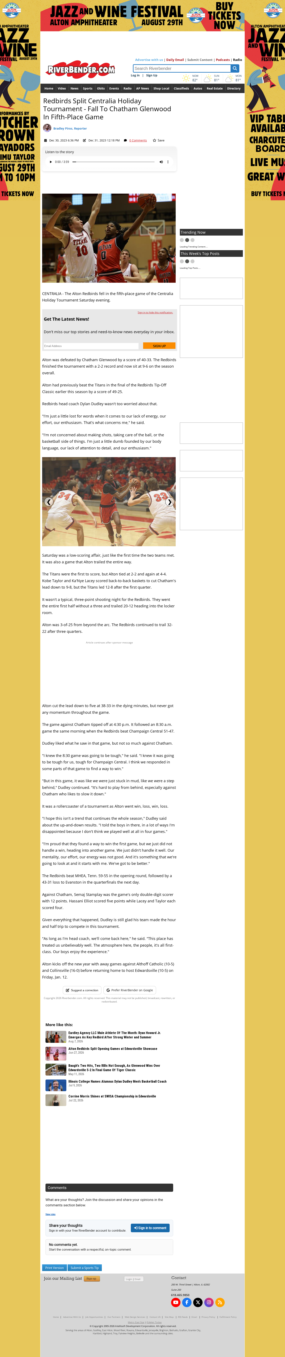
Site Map (169, 1316)
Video (62, 88)
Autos (198, 88)
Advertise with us (149, 60)
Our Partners (113, 1316)
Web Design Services (135, 1316)
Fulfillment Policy (228, 1316)
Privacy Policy (208, 1316)
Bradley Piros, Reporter (70, 128)
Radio (237, 60)
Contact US (155, 1316)
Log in (135, 75)
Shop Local (161, 88)
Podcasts (223, 60)
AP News (142, 88)
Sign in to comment (151, 1228)
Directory (234, 88)
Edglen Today (154, 1322)
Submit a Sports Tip (85, 1268)
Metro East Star (136, 1322)
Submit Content (200, 60)
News (74, 88)
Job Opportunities (94, 1316)
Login (129, 1279)
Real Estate (215, 88)
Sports (87, 88)
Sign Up (151, 75)
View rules (50, 1214)
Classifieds (181, 88)
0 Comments (138, 140)
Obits (101, 88)
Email (137, 1279)
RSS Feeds (183, 1316)
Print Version (54, 1268)
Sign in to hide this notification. (155, 312)
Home (48, 88)
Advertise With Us (72, 1316)
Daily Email (175, 60)
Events (114, 88)
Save (160, 140)
